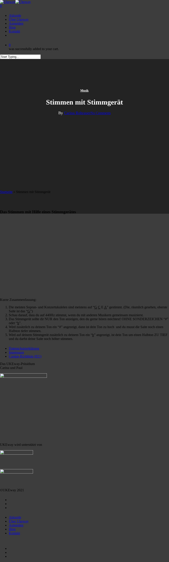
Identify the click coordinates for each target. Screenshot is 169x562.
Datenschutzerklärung (24, 348)
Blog (12, 529)
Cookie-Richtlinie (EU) (25, 356)
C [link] (99, 307)
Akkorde (15, 517)
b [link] (18, 323)
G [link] (95, 307)
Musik (84, 90)
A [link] (105, 307)
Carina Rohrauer (77, 113)
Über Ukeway (19, 521)
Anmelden (16, 525)
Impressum (16, 352)
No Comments (100, 113)
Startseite (6, 192)
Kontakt (14, 533)
